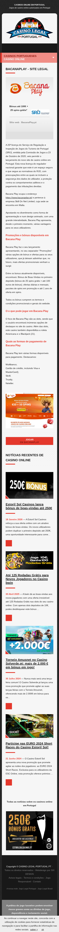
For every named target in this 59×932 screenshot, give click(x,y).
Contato (37, 881)
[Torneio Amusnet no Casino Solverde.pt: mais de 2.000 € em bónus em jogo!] (29, 640)
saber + (34, 929)
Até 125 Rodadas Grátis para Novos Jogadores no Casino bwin (27, 579)
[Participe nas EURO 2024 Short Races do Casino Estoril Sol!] (29, 726)
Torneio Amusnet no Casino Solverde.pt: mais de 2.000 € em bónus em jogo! (27, 663)
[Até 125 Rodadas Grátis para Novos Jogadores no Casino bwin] (29, 560)
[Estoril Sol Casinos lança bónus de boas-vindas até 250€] (29, 485)
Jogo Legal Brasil (45, 889)
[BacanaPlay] (29, 91)
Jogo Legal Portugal (27, 889)
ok (43, 929)
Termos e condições (34, 877)
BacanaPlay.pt (29, 122)
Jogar (29, 440)
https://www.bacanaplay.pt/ (19, 197)
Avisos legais (15, 877)
